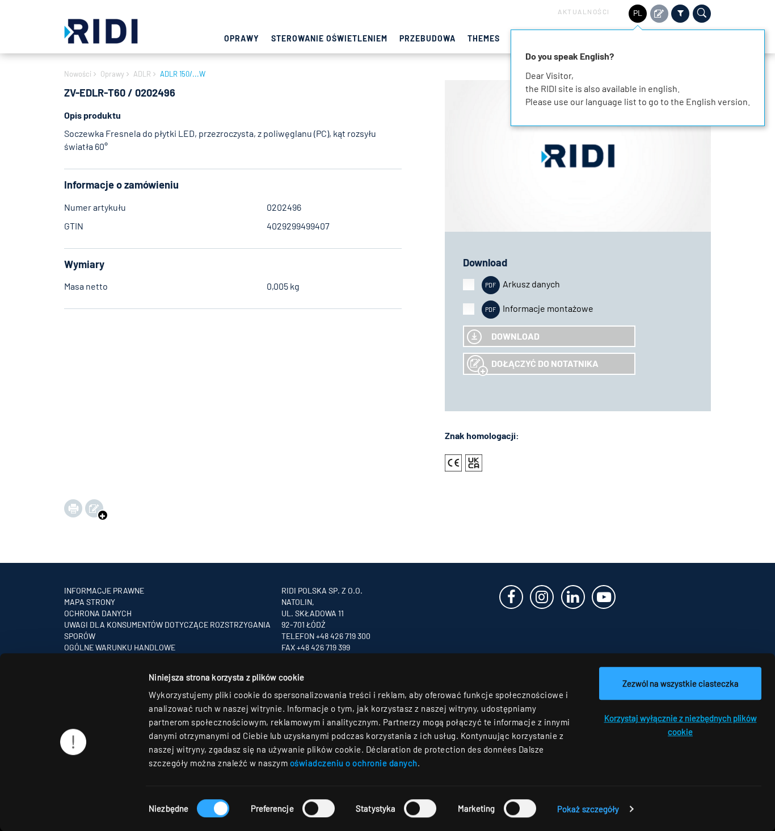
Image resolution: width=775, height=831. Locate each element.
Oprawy (241, 38)
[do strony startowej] (101, 29)
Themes (483, 38)
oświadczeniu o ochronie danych (354, 763)
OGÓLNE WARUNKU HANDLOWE (119, 647)
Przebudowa (427, 38)
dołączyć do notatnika (545, 363)
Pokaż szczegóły (588, 809)
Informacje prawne (104, 590)
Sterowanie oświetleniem (329, 38)
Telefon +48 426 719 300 (325, 636)
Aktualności (584, 11)
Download (515, 336)
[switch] (318, 808)
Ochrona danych (98, 613)
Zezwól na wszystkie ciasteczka (680, 683)
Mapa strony (89, 602)
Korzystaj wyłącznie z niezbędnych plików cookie (680, 725)
